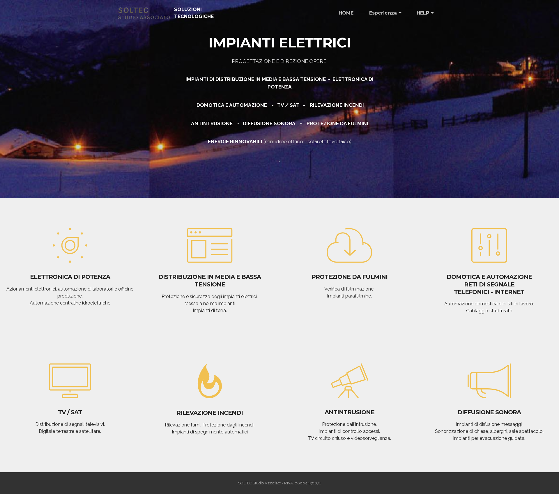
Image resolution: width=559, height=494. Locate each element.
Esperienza (383, 13)
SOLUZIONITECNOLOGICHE (194, 13)
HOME (346, 13)
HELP (423, 13)
